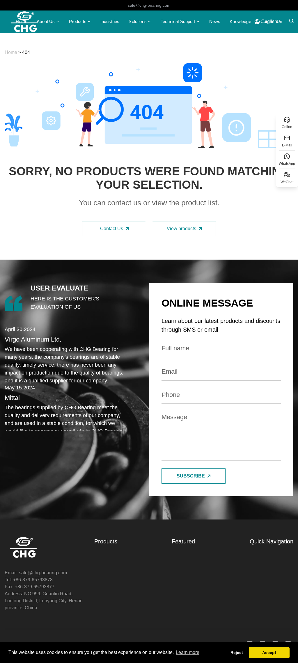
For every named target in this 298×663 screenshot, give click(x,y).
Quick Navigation (271, 541)
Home (22, 21)
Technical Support (178, 21)
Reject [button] (236, 652)
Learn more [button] (187, 652)
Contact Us (111, 228)
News (215, 21)
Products (77, 21)
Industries (110, 21)
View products (181, 228)
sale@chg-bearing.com (149, 5)
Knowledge (240, 21)
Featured (183, 541)
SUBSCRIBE (191, 475)
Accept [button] (269, 652)
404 (26, 52)
